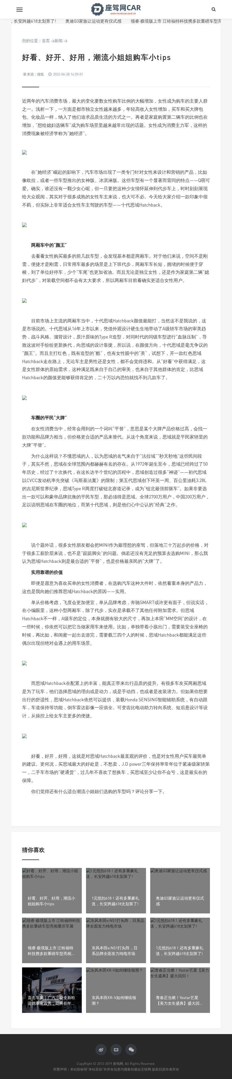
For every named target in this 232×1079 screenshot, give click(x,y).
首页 (46, 40)
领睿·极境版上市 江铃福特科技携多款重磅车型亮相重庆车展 (175, 20)
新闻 (59, 40)
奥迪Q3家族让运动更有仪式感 (81, 20)
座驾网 (116, 9)
